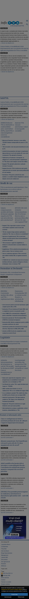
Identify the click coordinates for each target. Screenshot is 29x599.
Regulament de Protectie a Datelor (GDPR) (11, 589)
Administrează (7, 597)
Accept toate (14, 594)
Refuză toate (21, 597)
